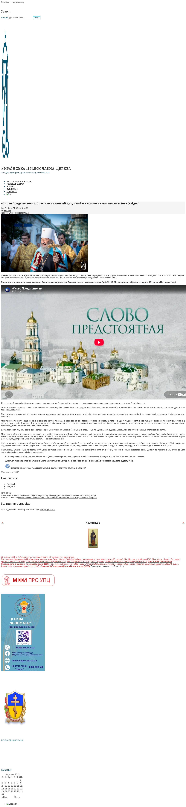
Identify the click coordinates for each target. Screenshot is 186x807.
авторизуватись (47, 509)
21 (18, 788)
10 (6, 785)
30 (2, 794)
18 (9, 788)
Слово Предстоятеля (19, 213)
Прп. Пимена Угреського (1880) (64, 564)
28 (18, 791)
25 (9, 791)
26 (12, 791)
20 (15, 788)
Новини (7, 210)
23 (2, 791)
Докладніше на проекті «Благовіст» (107, 566)
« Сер (4, 797)
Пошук (4, 17)
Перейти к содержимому (12, 2)
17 (6, 788)
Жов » (17, 797)
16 (2, 788)
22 (21, 788)
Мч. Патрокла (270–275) (78, 561)
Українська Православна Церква (36, 168)
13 (15, 785)
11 (9, 785)
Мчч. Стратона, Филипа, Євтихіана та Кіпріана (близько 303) (119, 561)
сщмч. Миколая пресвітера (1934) (151, 564)
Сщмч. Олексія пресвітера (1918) (104, 564)
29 (21, 791)
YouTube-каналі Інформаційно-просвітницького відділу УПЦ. (103, 461)
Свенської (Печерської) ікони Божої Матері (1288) (65, 566)
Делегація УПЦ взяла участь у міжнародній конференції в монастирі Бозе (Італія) (58, 495)
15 (21, 785)
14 (18, 785)
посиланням (138, 456)
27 (15, 791)
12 (12, 785)
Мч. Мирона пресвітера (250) (137, 559)
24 (6, 791)
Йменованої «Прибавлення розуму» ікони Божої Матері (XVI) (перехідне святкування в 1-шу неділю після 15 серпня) (68, 559)
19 (12, 788)
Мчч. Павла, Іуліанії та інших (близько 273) (46, 561)
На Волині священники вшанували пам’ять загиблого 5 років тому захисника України (57, 497)
